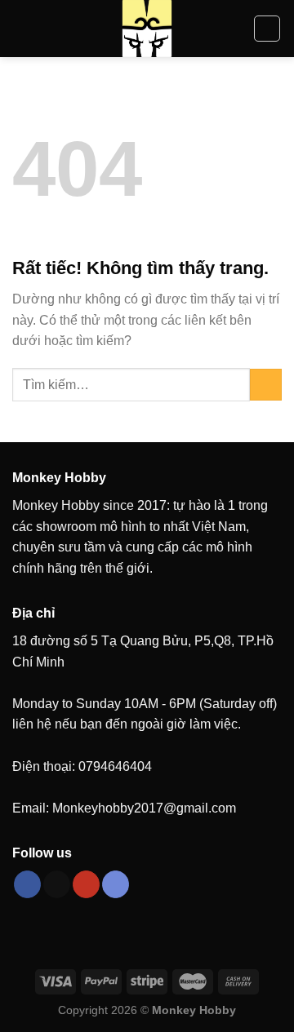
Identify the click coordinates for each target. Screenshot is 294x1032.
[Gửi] (266, 385)
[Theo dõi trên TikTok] (56, 884)
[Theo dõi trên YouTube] (86, 884)
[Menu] (22, 28)
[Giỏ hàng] (267, 29)
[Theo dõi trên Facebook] (27, 884)
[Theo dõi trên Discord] (115, 884)
